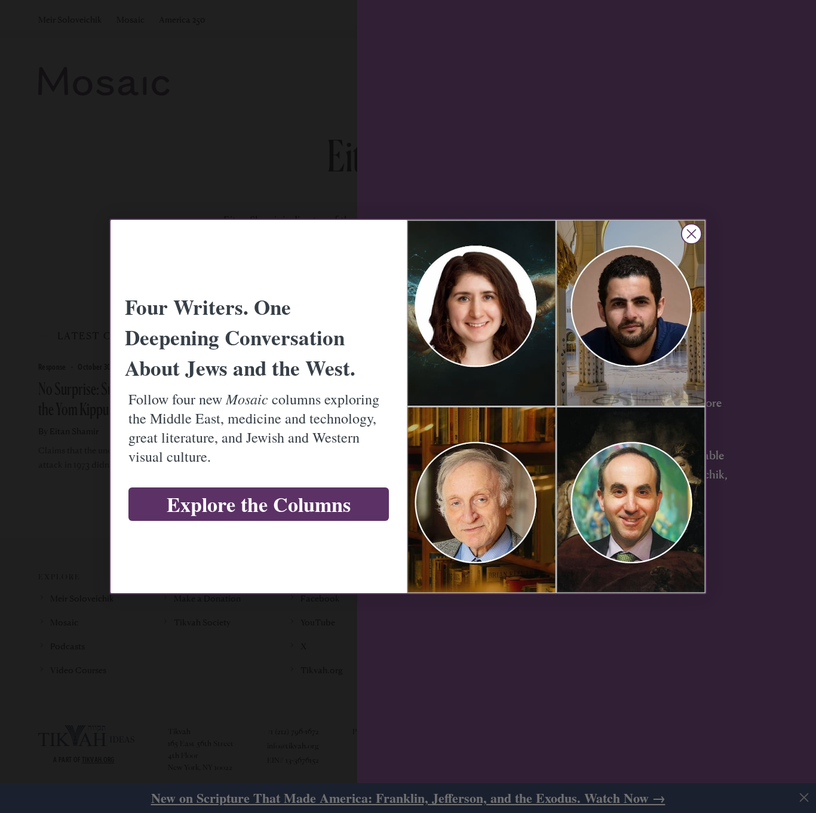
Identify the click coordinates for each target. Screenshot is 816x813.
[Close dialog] (691, 233)
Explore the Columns (259, 504)
